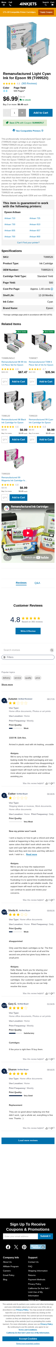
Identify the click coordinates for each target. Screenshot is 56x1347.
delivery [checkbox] (6, 678)
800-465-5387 (10, 5)
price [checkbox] (38, 678)
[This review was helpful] (47, 783)
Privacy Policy (34, 1284)
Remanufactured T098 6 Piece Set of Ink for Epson (41, 363)
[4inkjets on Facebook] (8, 1247)
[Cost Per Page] (52, 289)
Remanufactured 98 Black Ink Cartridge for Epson (13, 421)
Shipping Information (38, 1271)
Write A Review (28, 631)
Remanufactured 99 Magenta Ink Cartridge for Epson (13, 479)
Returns (32, 1275)
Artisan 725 (35, 218)
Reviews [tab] (21, 582)
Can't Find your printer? (28, 242)
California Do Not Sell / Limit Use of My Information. (28, 1333)
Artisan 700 (9, 236)
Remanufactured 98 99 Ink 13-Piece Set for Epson (14, 363)
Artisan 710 (9, 218)
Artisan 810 (35, 224)
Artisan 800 (35, 236)
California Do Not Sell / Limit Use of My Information (38, 1292)
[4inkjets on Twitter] (16, 1247)
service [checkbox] (17, 678)
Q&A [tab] (37, 582)
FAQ (30, 1266)
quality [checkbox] (28, 678)
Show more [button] (7, 684)
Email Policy (8, 1275)
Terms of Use (34, 1300)
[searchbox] (25, 650)
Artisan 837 (35, 230)
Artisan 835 (9, 230)
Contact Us (33, 1262)
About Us (7, 1262)
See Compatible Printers (28, 130)
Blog (5, 1279)
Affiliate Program (11, 1266)
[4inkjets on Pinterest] (24, 1247)
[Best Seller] (14, 355)
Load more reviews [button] (28, 1140)
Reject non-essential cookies (28, 1344)
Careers (7, 1271)
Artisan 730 (9, 224)
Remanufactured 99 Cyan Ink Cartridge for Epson (41, 421)
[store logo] (28, 4)
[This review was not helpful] (51, 783)
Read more (31, 854)
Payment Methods (36, 1279)
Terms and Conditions (28, 1330)
